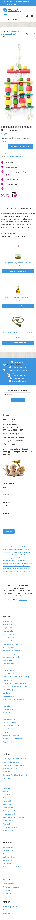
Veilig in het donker (9, 673)
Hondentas (6, 706)
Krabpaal (6, 563)
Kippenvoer (7, 910)
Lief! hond (6, 693)
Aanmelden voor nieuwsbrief (18, 390)
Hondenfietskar (8, 729)
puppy (26, 568)
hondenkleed (25, 552)
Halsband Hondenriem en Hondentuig (16, 677)
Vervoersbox (7, 712)
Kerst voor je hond (9, 742)
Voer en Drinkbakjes (9, 814)
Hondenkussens (8, 670)
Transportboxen (8, 637)
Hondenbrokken (8, 664)
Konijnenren (7, 854)
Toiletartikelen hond (10, 696)
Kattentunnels (8, 821)
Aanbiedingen (7, 621)
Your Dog (14, 574)
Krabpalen (6, 772)
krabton (11, 563)
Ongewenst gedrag (9, 722)
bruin (4, 550)
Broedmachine (8, 913)
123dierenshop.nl (9, 4)
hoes (7, 552)
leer (15, 563)
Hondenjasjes (7, 680)
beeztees (19, 547)
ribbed (7, 571)
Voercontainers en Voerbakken (13, 699)
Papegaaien (17, 31)
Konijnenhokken (8, 847)
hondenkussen (7, 555)
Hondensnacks (8, 631)
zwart (19, 574)
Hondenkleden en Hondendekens (14, 683)
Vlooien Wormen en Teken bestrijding (15, 686)
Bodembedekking (9, 857)
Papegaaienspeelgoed (8, 34)
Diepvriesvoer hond (9, 634)
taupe (9, 574)
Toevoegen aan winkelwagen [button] (18, 271)
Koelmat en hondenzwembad (13, 735)
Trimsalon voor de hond (11, 725)
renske (30, 568)
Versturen (9, 531)
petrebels (20, 568)
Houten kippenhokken (10, 906)
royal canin (12, 571)
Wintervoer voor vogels (11, 887)
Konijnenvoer (7, 860)
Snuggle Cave (7, 628)
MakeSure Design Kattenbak (12, 762)
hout (4, 560)
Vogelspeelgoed (8, 893)
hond (11, 552)
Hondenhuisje (7, 667)
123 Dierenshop (23, 600)
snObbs (19, 571)
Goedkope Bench (8, 660)
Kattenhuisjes (7, 801)
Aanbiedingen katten (10, 768)
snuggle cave (26, 571)
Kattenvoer (7, 788)
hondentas (17, 558)
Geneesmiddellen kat (10, 827)
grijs (4, 552)
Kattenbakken (8, 804)
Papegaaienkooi (12, 568)
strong (5, 574)
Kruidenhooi (7, 864)
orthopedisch (28, 563)
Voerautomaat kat (9, 830)
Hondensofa (25, 555)
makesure (20, 563)
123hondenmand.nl (10, 2)
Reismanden (7, 824)
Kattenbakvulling (8, 808)
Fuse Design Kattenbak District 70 (14, 759)
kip (14, 560)
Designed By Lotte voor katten (13, 765)
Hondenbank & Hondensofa (12, 644)
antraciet (6, 547)
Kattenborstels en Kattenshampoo (15, 817)
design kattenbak (12, 550)
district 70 (21, 550)
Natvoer (5, 703)
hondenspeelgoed (8, 558)
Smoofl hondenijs (9, 641)
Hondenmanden (8, 624)
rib (4, 571)
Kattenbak (9, 560)
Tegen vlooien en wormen (12, 785)
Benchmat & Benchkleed (11, 651)
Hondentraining (8, 709)
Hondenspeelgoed (9, 690)
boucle (29, 547)
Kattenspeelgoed (9, 811)
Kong (17, 560)
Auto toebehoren (8, 647)
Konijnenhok (23, 560)
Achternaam (6, 502)
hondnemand (26, 558)
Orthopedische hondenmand (12, 566)
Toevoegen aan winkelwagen (20, 146)
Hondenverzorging (9, 719)
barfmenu (12, 547)
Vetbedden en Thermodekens (13, 739)
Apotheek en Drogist (10, 654)
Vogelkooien (7, 890)
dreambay (28, 550)
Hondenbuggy (7, 732)
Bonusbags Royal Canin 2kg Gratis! (15, 775)
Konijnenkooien (8, 850)
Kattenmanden (8, 798)
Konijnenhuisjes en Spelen (11, 867)
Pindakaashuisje (8, 884)
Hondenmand (16, 555)
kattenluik (6, 795)
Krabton (5, 781)
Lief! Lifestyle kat (9, 778)
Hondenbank (17, 552)
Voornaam (6, 494)
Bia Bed (24, 547)
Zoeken (30, 19)
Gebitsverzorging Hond (11, 657)
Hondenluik (7, 716)
